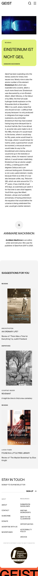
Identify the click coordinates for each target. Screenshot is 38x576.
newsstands (7, 532)
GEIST (4, 499)
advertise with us (9, 527)
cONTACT (5, 510)
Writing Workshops (25, 511)
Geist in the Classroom (25, 518)
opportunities (26, 524)
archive (23, 537)
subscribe (6, 516)
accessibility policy (26, 530)
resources (24, 499)
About (4, 505)
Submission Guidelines (25, 505)
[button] (34, 3)
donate (5, 521)
